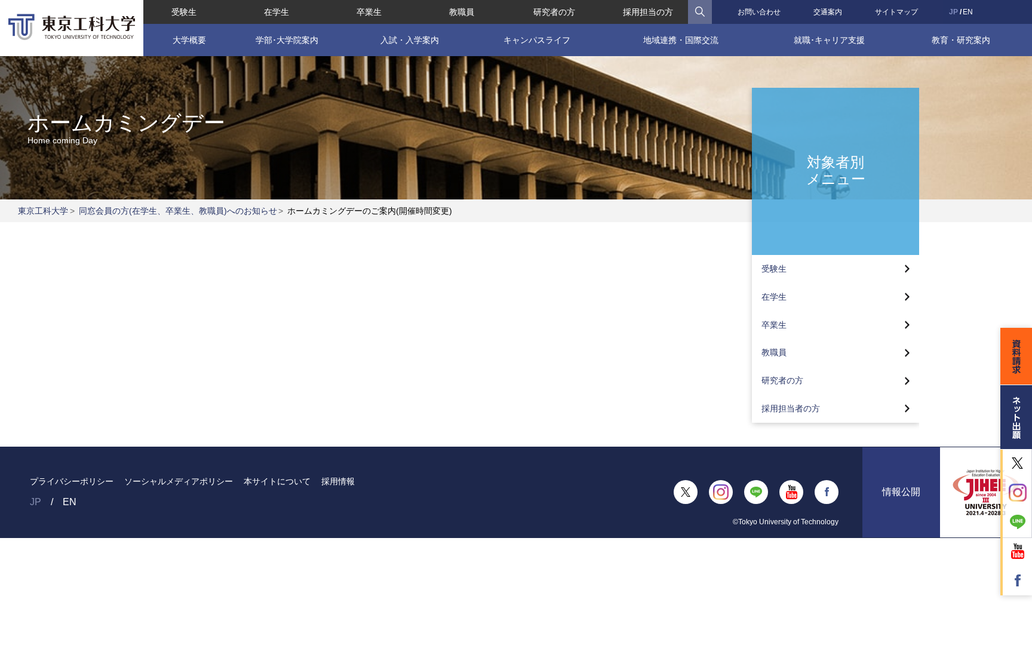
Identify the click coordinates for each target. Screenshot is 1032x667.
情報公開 (901, 492)
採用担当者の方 (790, 408)
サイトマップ (896, 12)
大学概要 (189, 40)
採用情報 (338, 481)
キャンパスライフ (536, 40)
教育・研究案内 (961, 40)
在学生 (276, 12)
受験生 (183, 12)
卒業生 (369, 12)
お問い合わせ (759, 12)
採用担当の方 (648, 12)
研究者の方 (554, 12)
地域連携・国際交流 (680, 40)
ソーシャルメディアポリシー (178, 481)
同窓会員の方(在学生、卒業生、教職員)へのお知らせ (178, 211)
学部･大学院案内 (287, 40)
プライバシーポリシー (71, 481)
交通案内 (827, 12)
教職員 (461, 12)
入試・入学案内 (409, 40)
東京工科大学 (43, 211)
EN (968, 12)
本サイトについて (277, 481)
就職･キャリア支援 (829, 40)
